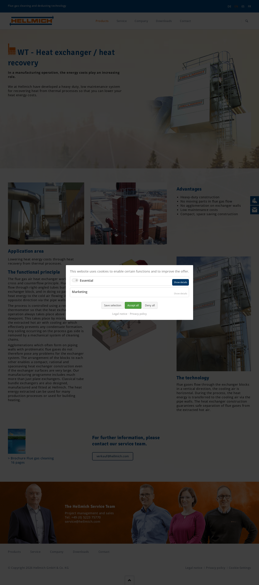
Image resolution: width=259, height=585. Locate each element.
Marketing (79, 292)
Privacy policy (138, 313)
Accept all (133, 305)
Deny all (150, 305)
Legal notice (119, 313)
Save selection (112, 305)
